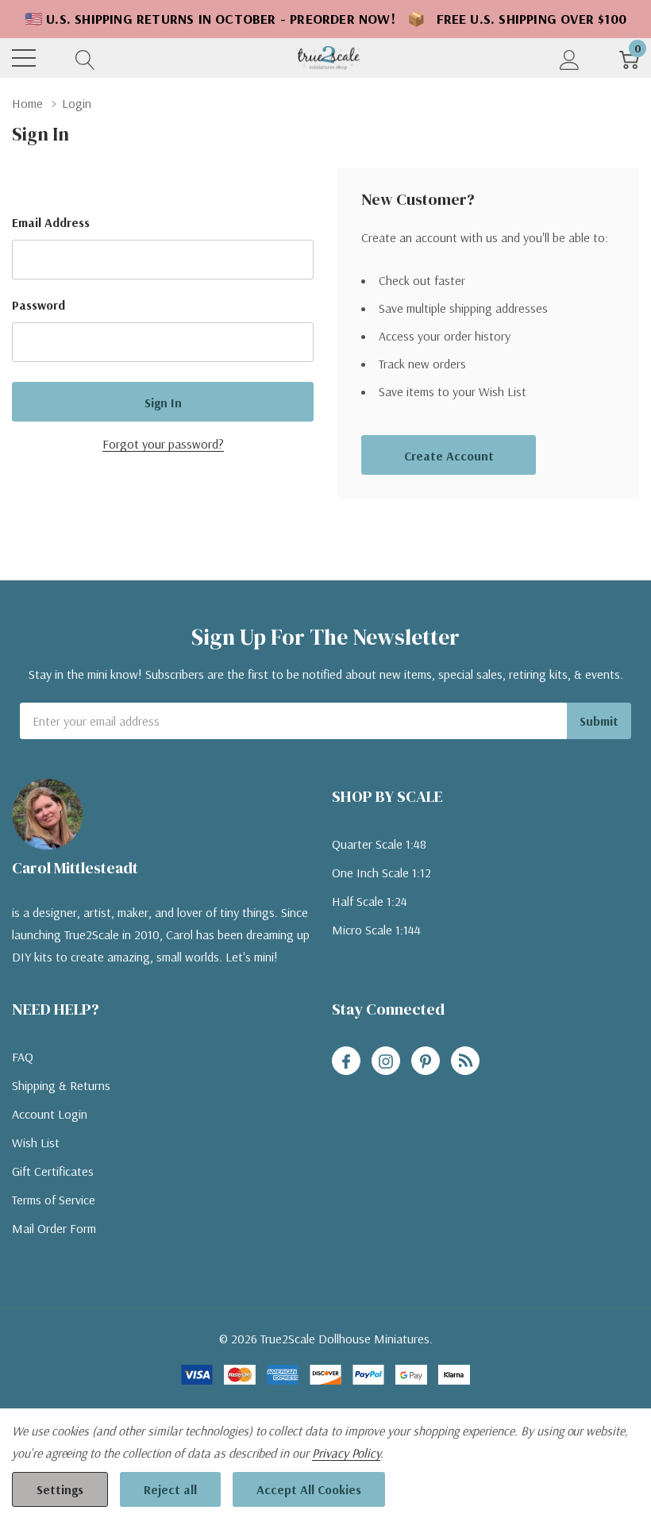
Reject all (170, 1489)
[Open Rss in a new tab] (465, 1061)
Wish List (36, 1142)
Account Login (49, 1114)
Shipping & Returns (61, 1085)
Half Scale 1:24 (369, 901)
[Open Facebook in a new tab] (346, 1061)
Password (38, 305)
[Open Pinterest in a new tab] (425, 1061)
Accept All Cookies (308, 1489)
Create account (449, 456)
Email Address (51, 222)
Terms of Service (53, 1200)
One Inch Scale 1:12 (381, 872)
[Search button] (85, 58)
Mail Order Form (54, 1228)
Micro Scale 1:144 (376, 930)
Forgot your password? (163, 444)
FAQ (22, 1057)
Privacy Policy (346, 1453)
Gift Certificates (53, 1171)
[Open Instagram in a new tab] (385, 1061)
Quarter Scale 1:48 (379, 844)
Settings (60, 1489)
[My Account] (570, 58)
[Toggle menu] (24, 58)
